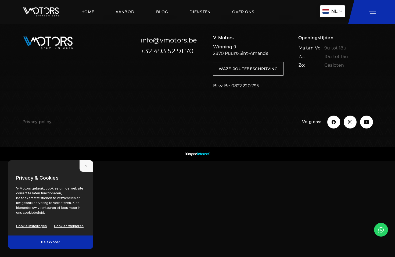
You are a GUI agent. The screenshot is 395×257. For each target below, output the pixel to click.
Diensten (200, 11)
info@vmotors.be (169, 40)
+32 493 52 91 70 (167, 51)
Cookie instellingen (31, 226)
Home (87, 11)
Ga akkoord (50, 242)
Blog (162, 11)
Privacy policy (37, 122)
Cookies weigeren (69, 226)
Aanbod (125, 11)
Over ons (243, 11)
